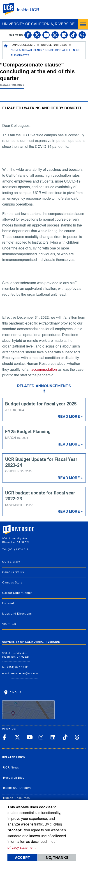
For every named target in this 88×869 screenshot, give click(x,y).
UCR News (11, 767)
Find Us (15, 692)
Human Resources (16, 798)
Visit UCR (9, 624)
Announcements (23, 44)
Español (8, 603)
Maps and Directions (17, 613)
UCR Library (11, 561)
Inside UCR (28, 9)
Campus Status (13, 572)
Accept (22, 857)
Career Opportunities (17, 593)
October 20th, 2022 (54, 44)
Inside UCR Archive (17, 787)
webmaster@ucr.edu (24, 673)
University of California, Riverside (38, 24)
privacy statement (21, 847)
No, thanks (57, 857)
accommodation (44, 369)
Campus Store (12, 582)
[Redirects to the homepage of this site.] (5, 50)
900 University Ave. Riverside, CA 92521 (16, 655)
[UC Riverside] (11, 8)
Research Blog (14, 777)
